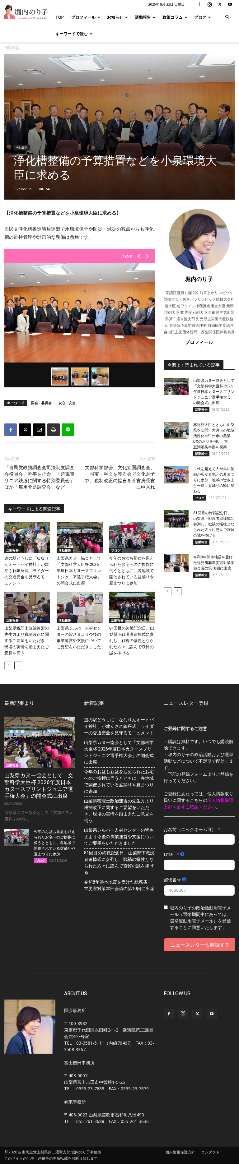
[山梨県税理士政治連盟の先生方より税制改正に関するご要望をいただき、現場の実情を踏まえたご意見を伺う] (27, 607)
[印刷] (53, 429)
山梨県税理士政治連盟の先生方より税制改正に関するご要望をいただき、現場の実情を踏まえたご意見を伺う (26, 640)
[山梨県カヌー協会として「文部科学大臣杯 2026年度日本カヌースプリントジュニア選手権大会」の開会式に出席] (79, 537)
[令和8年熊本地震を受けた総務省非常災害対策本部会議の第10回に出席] (176, 563)
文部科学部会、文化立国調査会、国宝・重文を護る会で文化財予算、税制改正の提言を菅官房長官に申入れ (120, 477)
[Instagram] (209, 4)
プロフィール (83, 17)
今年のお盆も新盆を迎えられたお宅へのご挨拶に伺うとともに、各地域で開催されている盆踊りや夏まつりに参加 (131, 570)
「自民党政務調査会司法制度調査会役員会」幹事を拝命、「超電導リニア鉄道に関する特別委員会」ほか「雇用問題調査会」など (39, 477)
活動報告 (143, 17)
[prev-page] (8, 665)
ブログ (200, 17)
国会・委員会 (41, 402)
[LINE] (68, 429)
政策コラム (172, 17)
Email (169, 854)
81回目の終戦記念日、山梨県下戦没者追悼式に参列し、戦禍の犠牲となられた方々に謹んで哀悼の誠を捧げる (131, 640)
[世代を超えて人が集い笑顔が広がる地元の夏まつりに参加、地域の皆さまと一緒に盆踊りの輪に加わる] (176, 474)
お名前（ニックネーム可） (190, 829)
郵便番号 (172, 880)
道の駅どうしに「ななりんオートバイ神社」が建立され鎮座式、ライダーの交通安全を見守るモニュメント (26, 570)
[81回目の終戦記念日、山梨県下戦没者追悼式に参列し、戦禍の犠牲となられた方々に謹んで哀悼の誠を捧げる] (132, 607)
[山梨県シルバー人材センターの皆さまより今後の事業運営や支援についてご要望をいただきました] (79, 607)
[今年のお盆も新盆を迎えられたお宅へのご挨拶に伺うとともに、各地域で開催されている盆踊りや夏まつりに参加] (132, 537)
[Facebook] (199, 4)
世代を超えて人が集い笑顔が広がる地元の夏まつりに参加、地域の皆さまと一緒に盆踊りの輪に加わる (213, 480)
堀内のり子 (199, 279)
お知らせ (115, 17)
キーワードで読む (71, 33)
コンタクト (210, 1152)
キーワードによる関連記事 (34, 508)
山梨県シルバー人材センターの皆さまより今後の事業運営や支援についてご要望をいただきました (119, 837)
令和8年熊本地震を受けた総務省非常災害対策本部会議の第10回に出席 (213, 562)
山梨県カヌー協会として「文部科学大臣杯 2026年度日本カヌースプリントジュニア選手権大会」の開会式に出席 (79, 570)
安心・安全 (67, 402)
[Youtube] (230, 4)
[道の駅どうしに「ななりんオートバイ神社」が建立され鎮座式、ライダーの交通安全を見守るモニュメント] (27, 537)
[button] (227, 17)
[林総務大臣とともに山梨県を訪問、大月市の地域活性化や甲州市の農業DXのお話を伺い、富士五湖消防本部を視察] (176, 430)
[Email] (39, 429)
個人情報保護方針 (180, 1152)
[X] (219, 4)
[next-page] (18, 665)
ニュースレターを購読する (200, 944)
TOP (59, 17)
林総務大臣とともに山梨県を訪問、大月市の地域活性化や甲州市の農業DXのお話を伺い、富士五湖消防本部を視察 (213, 436)
